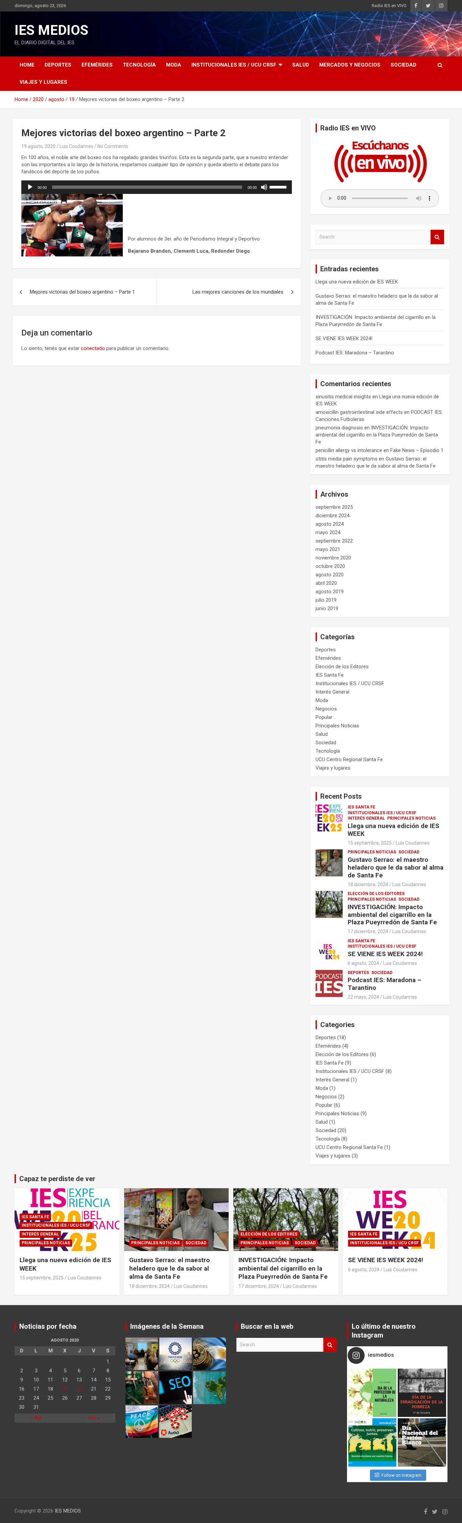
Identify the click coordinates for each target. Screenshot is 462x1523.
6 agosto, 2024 (363, 963)
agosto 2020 (330, 575)
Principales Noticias (337, 726)
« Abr (36, 1418)
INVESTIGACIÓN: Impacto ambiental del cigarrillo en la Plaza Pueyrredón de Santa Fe (377, 435)
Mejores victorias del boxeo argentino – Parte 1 (82, 292)
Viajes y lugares (43, 82)
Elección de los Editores (342, 667)
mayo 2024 (328, 532)
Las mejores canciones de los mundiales (237, 292)
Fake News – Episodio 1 (416, 450)
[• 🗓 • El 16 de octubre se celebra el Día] (372, 1442)
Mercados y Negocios (349, 65)
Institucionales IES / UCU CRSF (233, 65)
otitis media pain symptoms (346, 459)
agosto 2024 (330, 524)
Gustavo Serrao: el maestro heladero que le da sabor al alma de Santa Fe (395, 867)
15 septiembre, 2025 (370, 843)
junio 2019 (327, 608)
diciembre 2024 (332, 516)
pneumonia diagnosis (339, 428)
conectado (93, 348)
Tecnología (139, 65)
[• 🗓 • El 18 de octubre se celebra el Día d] (372, 1393)
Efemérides (97, 65)
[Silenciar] (264, 187)
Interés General (332, 692)
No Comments (112, 146)
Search (437, 237)
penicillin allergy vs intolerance (349, 450)
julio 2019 (326, 600)
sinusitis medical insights (343, 397)
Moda (173, 65)
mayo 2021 (328, 549)
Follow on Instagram (401, 1475)
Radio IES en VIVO (389, 5)
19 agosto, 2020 (38, 146)
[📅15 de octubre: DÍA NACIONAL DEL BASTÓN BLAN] (422, 1442)
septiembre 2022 (334, 541)
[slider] (279, 186)
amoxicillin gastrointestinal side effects (359, 412)
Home (27, 65)
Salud (300, 65)
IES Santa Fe (330, 675)
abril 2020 (326, 583)
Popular (324, 717)
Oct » (93, 1418)
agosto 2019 (330, 592)
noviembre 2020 (333, 558)
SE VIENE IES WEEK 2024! (344, 338)
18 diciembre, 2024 (368, 884)
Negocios (326, 709)
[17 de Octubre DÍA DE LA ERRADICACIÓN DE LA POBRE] (422, 1393)
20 (79, 1389)
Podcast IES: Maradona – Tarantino (355, 353)
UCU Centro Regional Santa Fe (349, 759)
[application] (156, 187)
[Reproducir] (30, 187)
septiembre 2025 (334, 507)
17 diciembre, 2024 (368, 931)
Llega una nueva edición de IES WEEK (357, 282)
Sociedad (403, 65)
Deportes (58, 65)
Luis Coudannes (76, 146)
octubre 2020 (330, 566)
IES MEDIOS (51, 30)
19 (65, 1389)
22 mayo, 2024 (363, 997)
